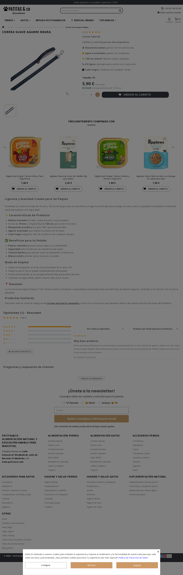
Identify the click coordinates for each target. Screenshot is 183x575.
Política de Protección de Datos (133, 557)
